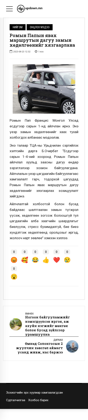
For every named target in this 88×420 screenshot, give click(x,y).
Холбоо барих (38, 400)
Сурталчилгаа (15, 400)
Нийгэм (18, 27)
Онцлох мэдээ (40, 27)
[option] (44, 89)
